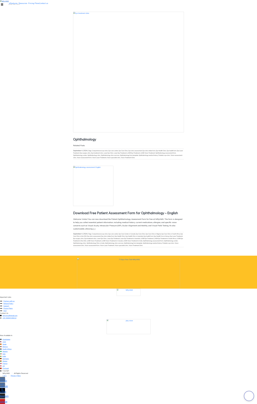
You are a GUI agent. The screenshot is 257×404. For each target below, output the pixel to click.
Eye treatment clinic (97, 153)
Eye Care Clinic (123, 150)
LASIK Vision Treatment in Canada (112, 241)
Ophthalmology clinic (94, 155)
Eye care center (113, 150)
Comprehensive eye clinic (100, 150)
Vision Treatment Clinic (128, 157)
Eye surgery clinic (85, 153)
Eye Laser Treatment (176, 236)
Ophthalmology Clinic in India (95, 243)
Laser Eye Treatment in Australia (130, 238)
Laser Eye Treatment (120, 153)
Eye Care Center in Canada (127, 234)
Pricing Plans (33, 3)
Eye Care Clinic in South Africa (171, 234)
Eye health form (171, 150)
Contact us (43, 3)
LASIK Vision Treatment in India (132, 241)
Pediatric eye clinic (164, 155)
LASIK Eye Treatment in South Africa (165, 238)
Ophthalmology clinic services (110, 155)
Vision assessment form (84, 157)
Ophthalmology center (80, 155)
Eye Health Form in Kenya (161, 236)
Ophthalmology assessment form (166, 153)
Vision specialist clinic (113, 157)
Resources (23, 3)
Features (14, 3)
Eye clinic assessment (135, 150)
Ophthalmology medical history (148, 155)
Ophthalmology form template (129, 155)
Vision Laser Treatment (99, 157)
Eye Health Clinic (161, 150)
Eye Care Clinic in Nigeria (153, 234)
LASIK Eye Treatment (133, 153)
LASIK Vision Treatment (148, 153)
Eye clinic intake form (149, 150)
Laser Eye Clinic (108, 153)
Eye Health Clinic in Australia (134, 236)
